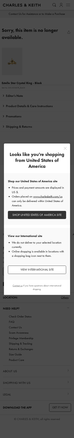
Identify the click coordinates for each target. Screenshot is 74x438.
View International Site (37, 269)
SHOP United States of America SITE (37, 215)
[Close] (65, 148)
